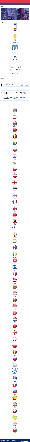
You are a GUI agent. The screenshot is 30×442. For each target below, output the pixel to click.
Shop (26, 1)
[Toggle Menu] (28, 4)
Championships (15, 42)
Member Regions (19, 1)
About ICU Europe (15, 32)
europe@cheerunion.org (23, 93)
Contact (28, 1)
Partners (24, 1)
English (23, 441)
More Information (22, 97)
